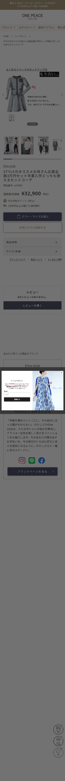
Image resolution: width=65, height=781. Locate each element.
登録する (17, 399)
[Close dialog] (61, 372)
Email (5, 391)
